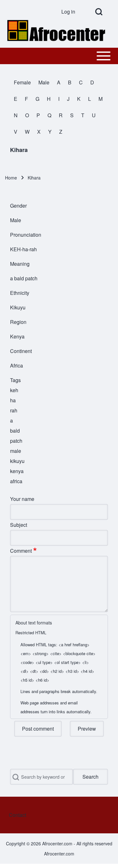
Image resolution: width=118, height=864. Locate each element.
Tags (15, 380)
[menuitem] (70, 11)
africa (16, 481)
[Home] (57, 30)
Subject (18, 524)
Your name (22, 498)
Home (11, 177)
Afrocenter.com (59, 853)
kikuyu (17, 461)
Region (18, 322)
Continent (21, 351)
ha (13, 400)
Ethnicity (19, 292)
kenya (17, 471)
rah (13, 410)
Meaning (20, 263)
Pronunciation (25, 234)
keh (14, 390)
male (15, 450)
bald (15, 430)
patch (16, 440)
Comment (21, 550)
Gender (18, 205)
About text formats (33, 622)
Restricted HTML (30, 633)
